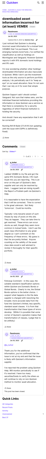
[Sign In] (42, 2)
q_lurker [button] (13, 162)
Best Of (5, 417)
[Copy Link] (36, 40)
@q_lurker (8, 345)
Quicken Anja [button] (29, 40)
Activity (5, 411)
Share (5, 138)
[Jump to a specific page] (42, 156)
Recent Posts (7, 407)
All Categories (7, 404)
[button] (4, 32)
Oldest (12, 151)
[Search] (38, 2)
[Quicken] (12, 3)
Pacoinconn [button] (13, 31)
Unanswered (23, 414)
